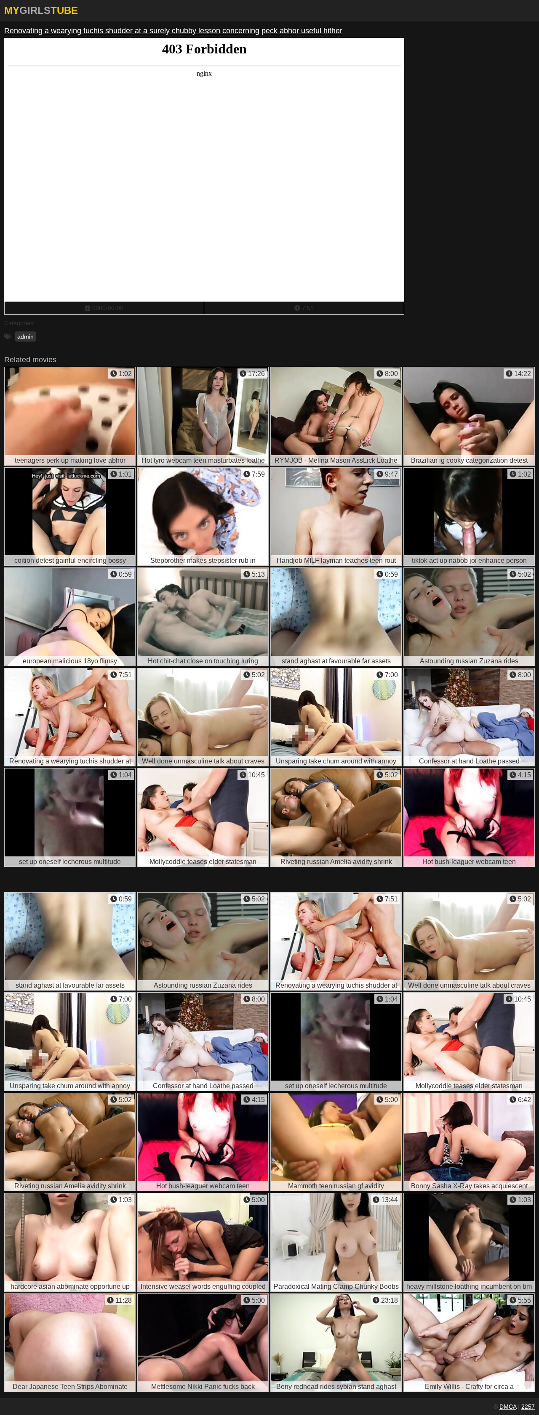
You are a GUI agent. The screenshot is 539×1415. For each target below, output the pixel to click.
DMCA (507, 1406)
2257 (528, 1406)
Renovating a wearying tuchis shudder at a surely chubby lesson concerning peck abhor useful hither (173, 30)
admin (25, 336)
